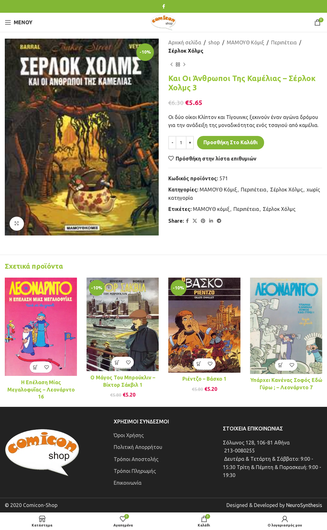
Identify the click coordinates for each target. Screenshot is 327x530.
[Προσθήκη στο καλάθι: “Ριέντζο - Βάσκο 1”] (198, 364)
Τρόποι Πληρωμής (135, 471)
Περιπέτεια (284, 42)
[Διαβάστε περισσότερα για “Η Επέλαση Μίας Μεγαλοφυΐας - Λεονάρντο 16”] (35, 367)
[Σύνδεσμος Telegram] (219, 221)
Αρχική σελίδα (184, 42)
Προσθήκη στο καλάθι (230, 142)
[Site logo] (163, 22)
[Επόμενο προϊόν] (184, 64)
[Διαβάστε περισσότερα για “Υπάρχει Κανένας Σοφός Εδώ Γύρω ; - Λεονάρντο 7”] (280, 365)
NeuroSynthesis (304, 505)
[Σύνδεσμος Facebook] (163, 6)
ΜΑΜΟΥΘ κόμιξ (211, 209)
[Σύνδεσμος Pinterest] (203, 221)
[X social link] (195, 221)
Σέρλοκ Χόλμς (185, 51)
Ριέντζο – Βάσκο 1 (204, 379)
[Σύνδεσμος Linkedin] (211, 221)
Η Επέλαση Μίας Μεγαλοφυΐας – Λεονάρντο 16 (41, 389)
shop (214, 42)
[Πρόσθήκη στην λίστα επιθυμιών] (46, 367)
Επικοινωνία (127, 483)
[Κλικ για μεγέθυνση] (17, 224)
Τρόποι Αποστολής (136, 459)
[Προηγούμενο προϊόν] (171, 64)
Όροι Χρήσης (129, 435)
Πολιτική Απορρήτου (138, 447)
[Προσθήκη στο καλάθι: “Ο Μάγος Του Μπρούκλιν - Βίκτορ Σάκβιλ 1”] (117, 362)
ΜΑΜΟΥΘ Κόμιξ (245, 42)
